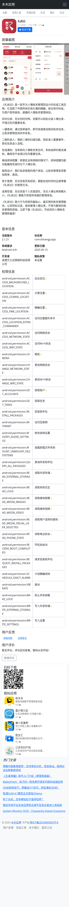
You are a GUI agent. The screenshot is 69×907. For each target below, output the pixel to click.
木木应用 (8, 4)
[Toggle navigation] (64, 4)
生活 (42, 12)
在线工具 (21, 827)
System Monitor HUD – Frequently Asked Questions (34, 811)
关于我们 (34, 827)
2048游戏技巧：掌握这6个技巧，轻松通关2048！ (31, 787)
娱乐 (52, 12)
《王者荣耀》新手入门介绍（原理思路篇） (27, 776)
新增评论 (9, 658)
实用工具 (16, 12)
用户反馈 (8, 827)
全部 (5, 12)
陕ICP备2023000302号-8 (44, 822)
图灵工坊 (47, 827)
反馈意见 (22, 638)
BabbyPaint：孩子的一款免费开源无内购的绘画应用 (33, 782)
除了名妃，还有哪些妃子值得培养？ (23, 799)
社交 (62, 12)
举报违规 (7, 638)
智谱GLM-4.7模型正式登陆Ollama (22, 793)
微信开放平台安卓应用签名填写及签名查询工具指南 (32, 805)
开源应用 (30, 12)
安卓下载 (26, 29)
